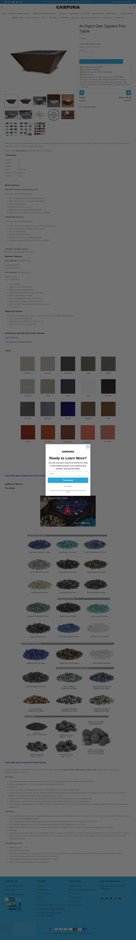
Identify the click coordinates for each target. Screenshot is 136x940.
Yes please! (68, 480)
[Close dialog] (88, 446)
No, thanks (68, 486)
